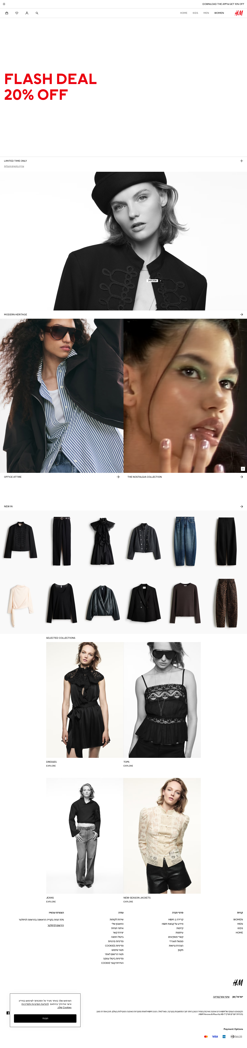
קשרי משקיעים (175, 937)
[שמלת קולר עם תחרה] (103, 541)
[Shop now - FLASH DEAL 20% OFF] (242, 161)
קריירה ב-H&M (175, 919)
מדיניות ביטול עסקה (113, 958)
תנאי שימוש (118, 950)
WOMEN (219, 13)
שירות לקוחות (117, 919)
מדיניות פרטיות (116, 941)
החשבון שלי (118, 924)
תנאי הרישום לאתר (114, 954)
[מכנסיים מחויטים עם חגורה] (61, 541)
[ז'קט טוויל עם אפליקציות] (20, 541)
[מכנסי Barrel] (226, 541)
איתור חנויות (117, 928)
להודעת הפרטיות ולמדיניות (35, 1004)
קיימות (179, 928)
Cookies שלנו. (64, 1007)
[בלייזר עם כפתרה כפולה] (144, 603)
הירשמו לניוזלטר (56, 925)
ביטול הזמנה (117, 937)
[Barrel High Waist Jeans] (226, 603)
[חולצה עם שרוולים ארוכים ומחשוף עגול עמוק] (61, 603)
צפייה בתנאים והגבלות (14, 166)
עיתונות (179, 932)
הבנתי (45, 1018)
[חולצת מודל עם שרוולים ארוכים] (185, 603)
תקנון (180, 950)
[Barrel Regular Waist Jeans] (185, 541)
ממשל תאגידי (176, 941)
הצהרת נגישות (176, 946)
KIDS (195, 13)
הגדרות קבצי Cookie (112, 963)
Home (183, 13)
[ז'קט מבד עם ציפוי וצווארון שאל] (103, 603)
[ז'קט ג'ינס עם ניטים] (144, 541)
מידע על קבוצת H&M (172, 924)
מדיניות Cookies (114, 946)
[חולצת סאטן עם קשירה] (20, 603)
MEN (206, 13)
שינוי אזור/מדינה (221, 997)
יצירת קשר (118, 932)
